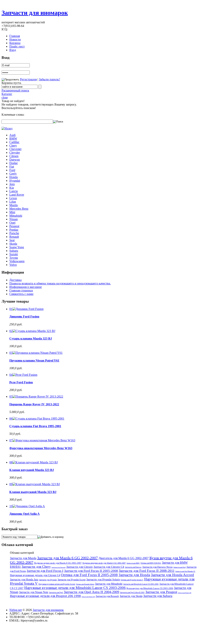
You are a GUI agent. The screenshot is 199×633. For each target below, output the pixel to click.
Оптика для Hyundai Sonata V (132, 580)
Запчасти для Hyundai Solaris (103, 579)
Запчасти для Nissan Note (33, 592)
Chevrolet (15, 149)
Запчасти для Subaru (157, 596)
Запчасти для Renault (107, 596)
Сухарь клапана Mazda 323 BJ (30, 338)
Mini (12, 212)
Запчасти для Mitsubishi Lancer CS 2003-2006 (141, 584)
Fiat (11, 166)
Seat (12, 240)
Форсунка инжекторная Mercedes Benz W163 (40, 448)
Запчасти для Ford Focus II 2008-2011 (147, 571)
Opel (12, 222)
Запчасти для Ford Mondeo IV (185, 571)
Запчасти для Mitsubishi (108, 583)
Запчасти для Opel (56, 592)
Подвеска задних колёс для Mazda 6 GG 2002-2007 (58, 563)
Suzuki (13, 254)
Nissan (13, 219)
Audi (12, 135)
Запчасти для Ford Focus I (45, 571)
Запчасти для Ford (179, 567)
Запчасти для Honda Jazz (24, 579)
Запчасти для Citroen (79, 566)
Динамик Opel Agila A (24, 513)
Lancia (13, 191)
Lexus (13, 198)
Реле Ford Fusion (21, 382)
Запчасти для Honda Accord (172, 575)
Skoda (13, 243)
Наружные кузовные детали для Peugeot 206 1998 (45, 596)
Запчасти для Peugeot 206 (184, 592)
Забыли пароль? (49, 79)
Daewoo (14, 159)
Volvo (13, 264)
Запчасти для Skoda (131, 596)
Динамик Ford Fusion (24, 316)
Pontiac (13, 229)
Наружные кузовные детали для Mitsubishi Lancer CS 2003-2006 (75, 588)
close (5, 97)
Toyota (13, 257)
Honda (13, 177)
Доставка (15, 280)
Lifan (12, 201)
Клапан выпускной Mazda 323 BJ (32, 492)
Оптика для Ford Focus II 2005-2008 (89, 575)
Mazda (13, 205)
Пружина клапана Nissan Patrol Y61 (34, 360)
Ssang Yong (16, 247)
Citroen (13, 156)
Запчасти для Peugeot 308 (88, 596)
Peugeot (14, 226)
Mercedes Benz (18, 208)
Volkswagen (16, 261)
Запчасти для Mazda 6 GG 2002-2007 (67, 558)
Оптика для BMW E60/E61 (151, 563)
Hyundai (14, 180)
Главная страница (21, 290)
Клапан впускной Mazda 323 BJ (31, 470)
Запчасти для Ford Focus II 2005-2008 (91, 571)
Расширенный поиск (15, 90)
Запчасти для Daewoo (133, 567)
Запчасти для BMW (133, 563)
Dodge (13, 163)
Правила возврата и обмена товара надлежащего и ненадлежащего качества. (60, 283)
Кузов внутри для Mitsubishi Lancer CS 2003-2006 (150, 588)
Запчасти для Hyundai (48, 580)
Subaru (13, 250)
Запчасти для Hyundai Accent (72, 579)
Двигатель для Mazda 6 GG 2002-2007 (124, 558)
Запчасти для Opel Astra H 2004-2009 (91, 592)
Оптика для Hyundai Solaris (85, 584)
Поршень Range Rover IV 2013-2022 (34, 404)
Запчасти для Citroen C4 (108, 566)
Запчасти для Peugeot (161, 592)
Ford (12, 170)
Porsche (14, 233)
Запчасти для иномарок (35, 12)
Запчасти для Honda (134, 575)
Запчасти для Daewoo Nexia (157, 566)
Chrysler (14, 152)
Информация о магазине (25, 287)
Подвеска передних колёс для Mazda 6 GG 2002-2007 (104, 563)
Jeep (12, 184)
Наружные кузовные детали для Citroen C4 (35, 575)
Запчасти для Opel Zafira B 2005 (132, 592)
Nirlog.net (15, 610)
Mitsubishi (15, 215)
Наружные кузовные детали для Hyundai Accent (56, 584)
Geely (13, 173)
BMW (13, 138)
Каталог (7, 94)
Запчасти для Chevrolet (58, 567)
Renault (14, 236)
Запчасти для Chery (36, 567)
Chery (13, 145)
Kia (11, 187)
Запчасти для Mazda (23, 558)
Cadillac (14, 142)
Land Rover (16, 194)
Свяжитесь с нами (21, 294)
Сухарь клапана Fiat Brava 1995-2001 (35, 426)
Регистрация (28, 79)
